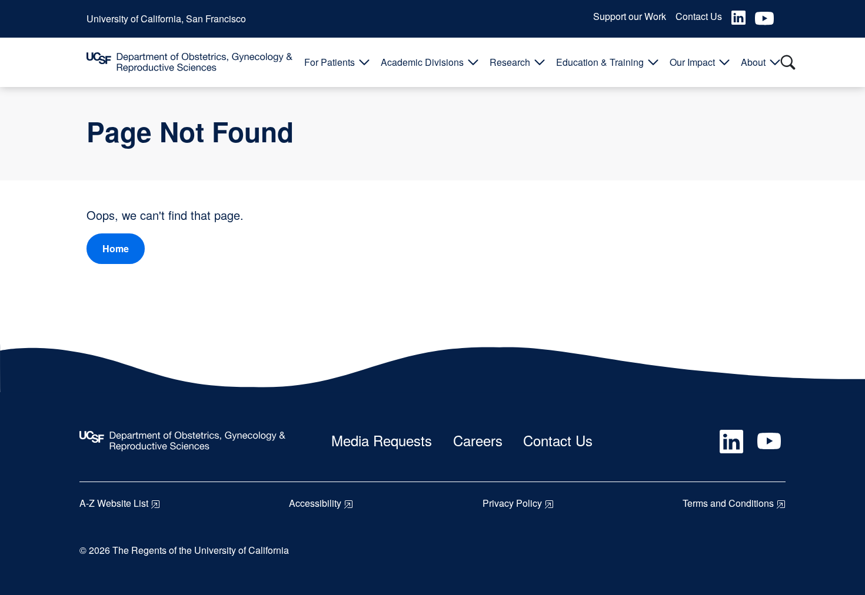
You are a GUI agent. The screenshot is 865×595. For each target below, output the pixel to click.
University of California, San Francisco (166, 18)
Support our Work (629, 16)
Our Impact (692, 62)
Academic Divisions (422, 62)
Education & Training (600, 62)
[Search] (788, 62)
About (753, 62)
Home (115, 248)
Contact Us (699, 16)
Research (510, 62)
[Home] (189, 62)
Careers (478, 440)
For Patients (329, 62)
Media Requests (381, 440)
